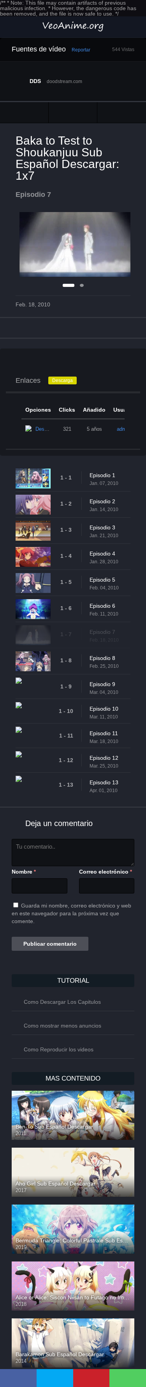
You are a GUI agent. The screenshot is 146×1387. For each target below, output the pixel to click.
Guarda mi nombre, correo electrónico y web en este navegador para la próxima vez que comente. (71, 913)
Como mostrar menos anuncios (62, 1026)
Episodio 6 (102, 606)
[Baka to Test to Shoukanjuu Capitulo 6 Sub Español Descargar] (24, 112)
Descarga (62, 380)
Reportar (81, 50)
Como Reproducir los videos (58, 1049)
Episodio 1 (102, 475)
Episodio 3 (102, 527)
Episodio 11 (104, 733)
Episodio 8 (102, 658)
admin (123, 429)
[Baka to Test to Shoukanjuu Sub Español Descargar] (73, 112)
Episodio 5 (102, 580)
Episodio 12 (104, 758)
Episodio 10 (104, 709)
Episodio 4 (102, 553)
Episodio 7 (102, 632)
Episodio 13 (104, 782)
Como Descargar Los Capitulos (62, 1002)
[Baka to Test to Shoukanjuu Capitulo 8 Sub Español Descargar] (121, 112)
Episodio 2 (102, 501)
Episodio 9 (102, 684)
